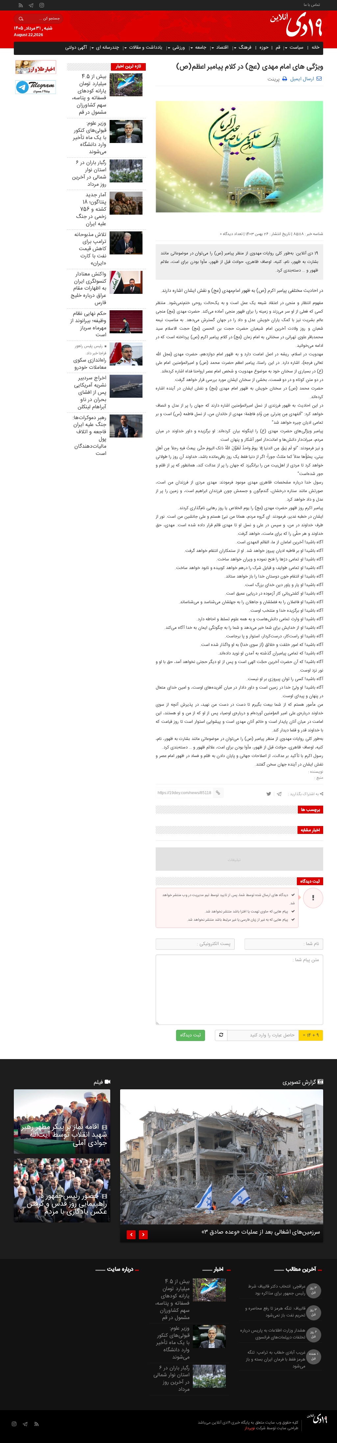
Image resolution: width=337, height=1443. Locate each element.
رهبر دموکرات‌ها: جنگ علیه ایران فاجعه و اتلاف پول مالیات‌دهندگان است (89, 436)
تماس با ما (312, 4)
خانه (315, 48)
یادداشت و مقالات (145, 48)
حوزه (264, 48)
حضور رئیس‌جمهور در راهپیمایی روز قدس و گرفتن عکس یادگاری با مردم (67, 1204)
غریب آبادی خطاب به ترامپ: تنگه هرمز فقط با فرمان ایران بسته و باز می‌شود (275, 1359)
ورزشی (178, 48)
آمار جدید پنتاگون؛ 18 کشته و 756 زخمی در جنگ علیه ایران (91, 209)
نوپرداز (250, 1428)
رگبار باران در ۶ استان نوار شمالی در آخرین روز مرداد (89, 173)
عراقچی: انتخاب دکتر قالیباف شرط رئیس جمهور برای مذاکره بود (276, 1290)
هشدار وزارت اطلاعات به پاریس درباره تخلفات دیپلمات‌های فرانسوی (272, 1334)
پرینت (275, 79)
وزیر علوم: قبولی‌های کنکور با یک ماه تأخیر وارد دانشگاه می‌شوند (89, 137)
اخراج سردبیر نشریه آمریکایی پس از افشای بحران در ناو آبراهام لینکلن (90, 392)
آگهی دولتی (76, 48)
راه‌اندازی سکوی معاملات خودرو (89, 364)
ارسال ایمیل (302, 79)
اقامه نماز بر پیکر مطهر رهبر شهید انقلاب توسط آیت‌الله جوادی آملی (64, 1135)
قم (278, 48)
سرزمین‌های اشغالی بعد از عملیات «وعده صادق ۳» (260, 1233)
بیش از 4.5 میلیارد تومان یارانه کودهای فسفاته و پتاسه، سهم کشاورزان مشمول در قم (89, 94)
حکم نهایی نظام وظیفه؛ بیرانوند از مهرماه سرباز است (88, 324)
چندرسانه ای (107, 48)
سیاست (296, 48)
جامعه (200, 48)
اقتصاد (222, 48)
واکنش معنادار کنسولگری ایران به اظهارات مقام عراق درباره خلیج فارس (88, 288)
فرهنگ (245, 48)
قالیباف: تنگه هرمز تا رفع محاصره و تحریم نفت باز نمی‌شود (275, 1312)
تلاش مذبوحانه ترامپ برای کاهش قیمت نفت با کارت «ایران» (90, 249)
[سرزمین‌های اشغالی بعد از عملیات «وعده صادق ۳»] (221, 1156)
